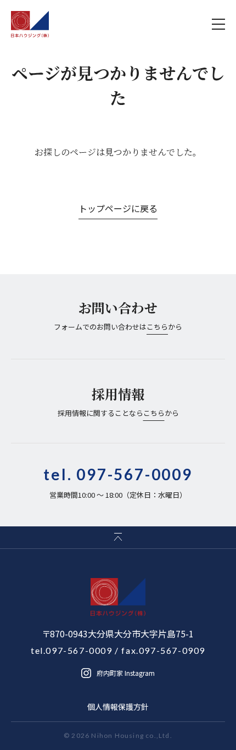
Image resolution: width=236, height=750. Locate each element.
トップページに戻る (118, 208)
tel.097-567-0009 (72, 650)
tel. (118, 474)
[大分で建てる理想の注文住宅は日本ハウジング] (30, 24)
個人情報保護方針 (118, 706)
